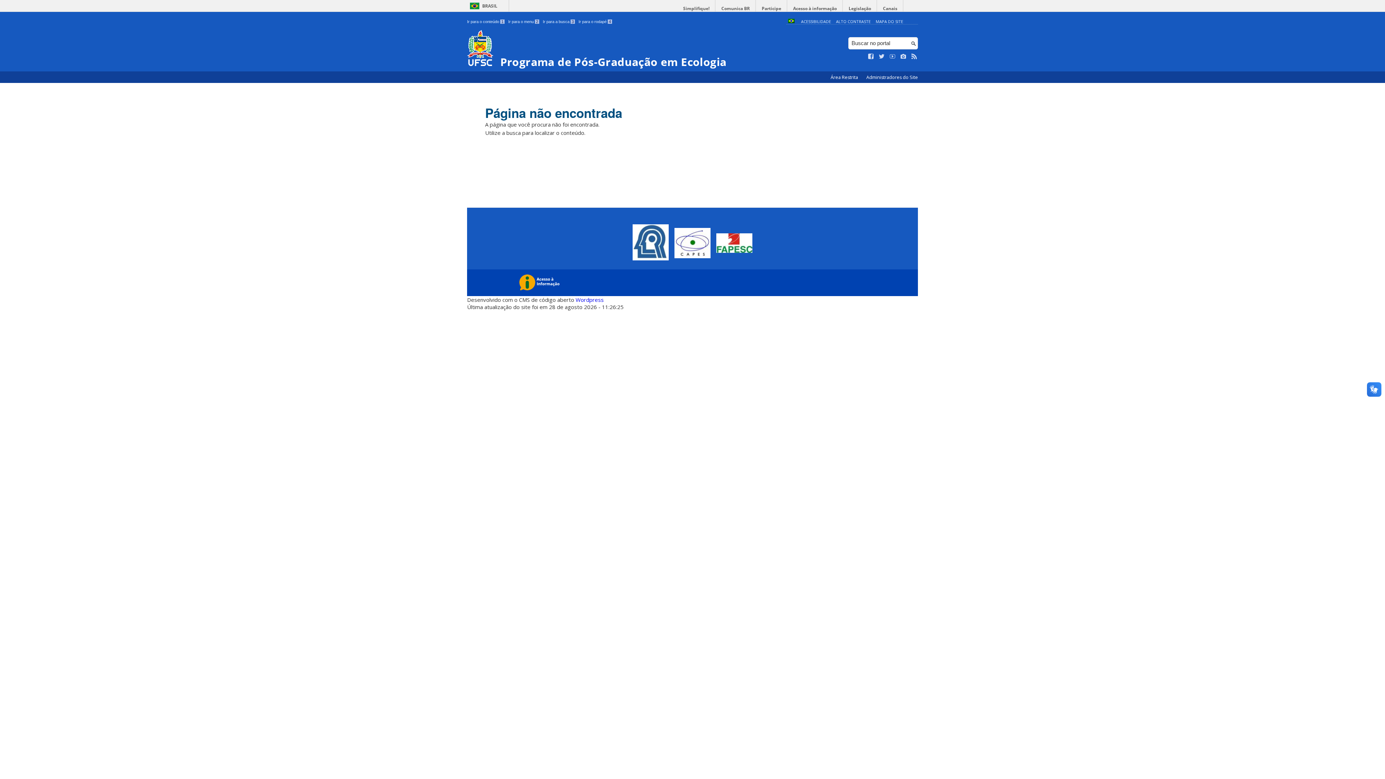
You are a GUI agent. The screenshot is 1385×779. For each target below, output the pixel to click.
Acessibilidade (816, 21)
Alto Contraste (853, 21)
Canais (890, 8)
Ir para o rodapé (595, 21)
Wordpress (590, 299)
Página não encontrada (553, 113)
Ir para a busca (558, 21)
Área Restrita (845, 77)
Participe (771, 8)
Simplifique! (696, 8)
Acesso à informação (815, 8)
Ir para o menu (523, 21)
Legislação (860, 8)
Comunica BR (735, 8)
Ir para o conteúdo (485, 21)
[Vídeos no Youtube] (893, 57)
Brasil (489, 6)
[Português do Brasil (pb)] (791, 21)
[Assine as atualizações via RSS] (914, 57)
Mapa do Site (889, 21)
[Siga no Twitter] (882, 57)
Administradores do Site (892, 77)
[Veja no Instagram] (903, 57)
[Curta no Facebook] (871, 57)
